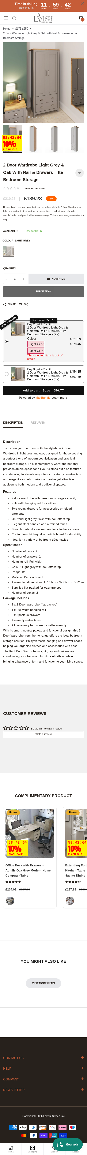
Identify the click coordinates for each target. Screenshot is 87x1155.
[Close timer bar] (82, 3)
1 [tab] (29, 117)
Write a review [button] (43, 734)
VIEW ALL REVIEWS (35, 188)
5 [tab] (43, 117)
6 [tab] (47, 117)
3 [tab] (36, 117)
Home (6, 28)
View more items (43, 983)
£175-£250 (21, 28)
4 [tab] (40, 117)
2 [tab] (32, 117)
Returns (38, 422)
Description (13, 422)
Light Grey (8, 251)
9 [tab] (57, 117)
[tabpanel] (43, 82)
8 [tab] (54, 117)
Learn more (59, 397)
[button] (11, 188)
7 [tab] (50, 117)
